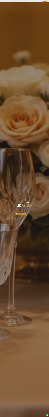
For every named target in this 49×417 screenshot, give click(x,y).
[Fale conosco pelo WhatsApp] (47, 415)
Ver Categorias (30, 213)
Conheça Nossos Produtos (21, 213)
